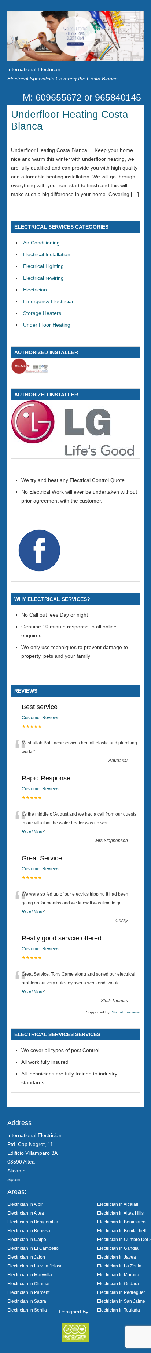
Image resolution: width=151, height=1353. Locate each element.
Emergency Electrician (49, 301)
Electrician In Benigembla (32, 1221)
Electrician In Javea (116, 1257)
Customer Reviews (40, 717)
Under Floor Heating (46, 325)
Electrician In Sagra (26, 1301)
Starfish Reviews (126, 1012)
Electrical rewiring (43, 278)
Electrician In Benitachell (121, 1230)
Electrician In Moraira (118, 1274)
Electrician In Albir (25, 1204)
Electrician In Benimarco (121, 1221)
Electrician (35, 290)
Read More (33, 831)
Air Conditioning (41, 243)
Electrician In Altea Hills (120, 1213)
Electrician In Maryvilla (29, 1274)
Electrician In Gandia (118, 1248)
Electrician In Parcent (28, 1292)
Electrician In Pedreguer (121, 1292)
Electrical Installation (46, 254)
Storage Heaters (42, 313)
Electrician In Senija (27, 1309)
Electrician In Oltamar (28, 1283)
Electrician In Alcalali (117, 1204)
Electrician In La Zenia (119, 1265)
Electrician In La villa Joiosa (35, 1265)
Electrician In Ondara (118, 1283)
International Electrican (33, 69)
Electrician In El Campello (33, 1248)
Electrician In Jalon (26, 1257)
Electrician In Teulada (118, 1309)
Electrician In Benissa (28, 1230)
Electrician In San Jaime (121, 1301)
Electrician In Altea (25, 1213)
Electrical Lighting (43, 266)
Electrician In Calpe (26, 1239)
